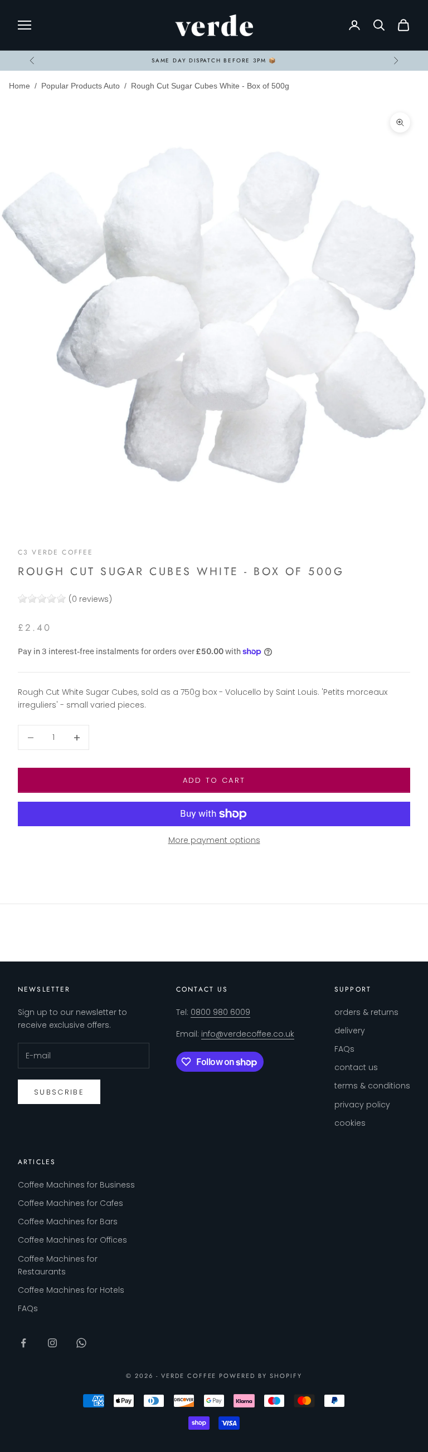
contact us (356, 1067)
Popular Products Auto (80, 85)
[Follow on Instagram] (52, 1342)
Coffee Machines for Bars (68, 1221)
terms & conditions (372, 1085)
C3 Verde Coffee (55, 552)
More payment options (214, 840)
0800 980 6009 (220, 1012)
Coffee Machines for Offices (72, 1239)
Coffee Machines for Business (76, 1184)
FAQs (344, 1048)
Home (19, 85)
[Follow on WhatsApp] (81, 1342)
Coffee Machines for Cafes (70, 1203)
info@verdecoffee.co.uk (247, 1033)
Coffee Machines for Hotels (71, 1290)
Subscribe (59, 1092)
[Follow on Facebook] (23, 1342)
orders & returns (366, 1012)
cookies (350, 1123)
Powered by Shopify (260, 1375)
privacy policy (362, 1104)
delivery (349, 1030)
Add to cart (214, 780)
